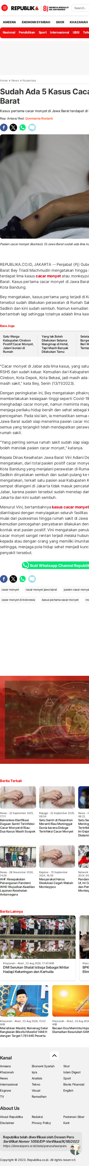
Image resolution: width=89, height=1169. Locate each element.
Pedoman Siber (73, 1117)
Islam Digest (71, 1072)
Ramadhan (39, 1096)
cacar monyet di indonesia (18, 599)
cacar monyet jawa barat (41, 589)
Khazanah (7, 1072)
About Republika (11, 1117)
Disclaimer (7, 1123)
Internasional (59, 32)
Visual (36, 1090)
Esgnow (5, 1090)
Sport (43, 32)
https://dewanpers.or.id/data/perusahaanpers (35, 1146)
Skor (66, 1066)
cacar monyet (48, 276)
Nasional (9, 32)
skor (60, 22)
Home (4, 80)
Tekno (36, 1084)
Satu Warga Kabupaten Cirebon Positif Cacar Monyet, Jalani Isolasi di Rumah (18, 344)
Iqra (34, 1072)
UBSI (76, 32)
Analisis (37, 1078)
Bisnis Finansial (73, 1084)
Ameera (5, 1066)
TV (2, 1096)
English (68, 1090)
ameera (9, 22)
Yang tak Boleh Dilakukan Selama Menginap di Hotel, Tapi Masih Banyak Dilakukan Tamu (55, 344)
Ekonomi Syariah (36, 22)
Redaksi (37, 1117)
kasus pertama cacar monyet (60, 599)
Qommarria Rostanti (38, 118)
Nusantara (29, 80)
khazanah (79, 22)
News (15, 80)
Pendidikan (27, 32)
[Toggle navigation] (4, 7)
